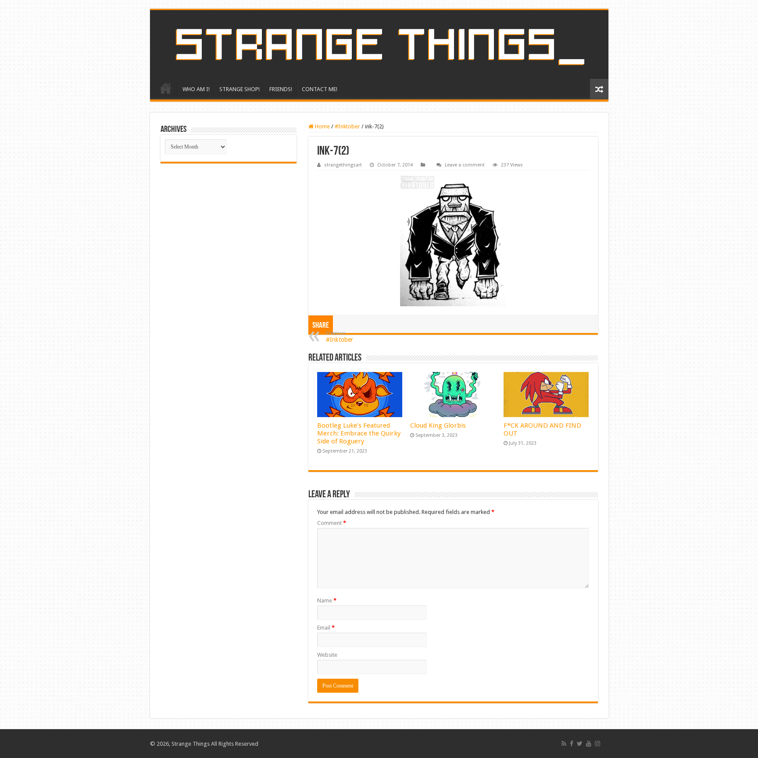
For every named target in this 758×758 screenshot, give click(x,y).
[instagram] (597, 743)
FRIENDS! (280, 89)
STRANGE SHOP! (239, 89)
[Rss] (564, 743)
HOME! (165, 88)
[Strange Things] (379, 44)
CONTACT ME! (319, 89)
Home (322, 126)
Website (327, 655)
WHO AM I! (196, 89)
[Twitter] (579, 743)
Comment (331, 523)
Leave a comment (465, 165)
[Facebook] (571, 743)
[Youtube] (588, 743)
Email (326, 627)
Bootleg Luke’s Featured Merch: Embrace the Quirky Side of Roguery (358, 433)
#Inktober (347, 126)
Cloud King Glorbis (438, 425)
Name (326, 600)
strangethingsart (343, 165)
